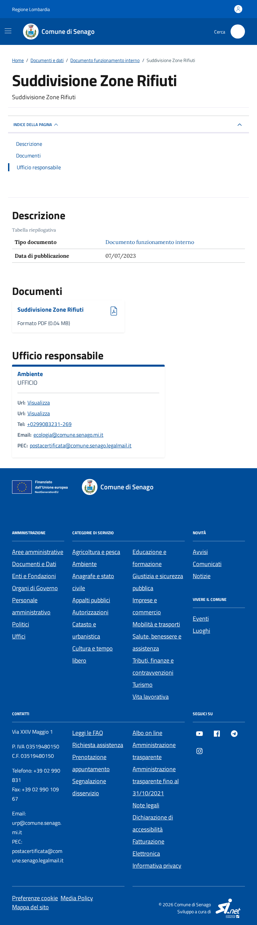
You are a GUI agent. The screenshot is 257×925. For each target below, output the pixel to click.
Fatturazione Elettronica (148, 847)
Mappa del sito (30, 907)
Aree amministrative (37, 551)
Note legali (146, 805)
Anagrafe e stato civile (93, 582)
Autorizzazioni (90, 612)
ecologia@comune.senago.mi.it (68, 435)
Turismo (143, 684)
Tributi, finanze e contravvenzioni (153, 666)
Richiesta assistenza (97, 744)
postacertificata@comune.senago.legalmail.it (81, 445)
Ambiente (30, 374)
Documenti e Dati (34, 563)
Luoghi (201, 630)
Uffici (18, 636)
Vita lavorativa (151, 696)
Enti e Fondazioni (34, 575)
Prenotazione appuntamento (91, 763)
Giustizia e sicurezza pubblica (158, 582)
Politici (20, 624)
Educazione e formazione (149, 557)
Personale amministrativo (31, 606)
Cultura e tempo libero (92, 654)
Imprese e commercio (147, 606)
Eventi (201, 618)
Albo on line (147, 732)
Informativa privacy (157, 865)
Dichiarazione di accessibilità (153, 823)
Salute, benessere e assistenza (157, 642)
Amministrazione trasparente (154, 750)
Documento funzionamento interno (149, 242)
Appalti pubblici (91, 600)
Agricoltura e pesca (96, 551)
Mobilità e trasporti (156, 624)
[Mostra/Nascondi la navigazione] (8, 31)
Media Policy (77, 898)
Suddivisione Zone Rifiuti (50, 310)
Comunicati (207, 563)
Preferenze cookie (35, 898)
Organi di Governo (35, 588)
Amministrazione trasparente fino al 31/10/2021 (156, 781)
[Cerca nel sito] (238, 31)
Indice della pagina (32, 124)
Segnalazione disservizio (89, 787)
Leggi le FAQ (87, 732)
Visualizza (38, 402)
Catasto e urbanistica (86, 630)
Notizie (201, 575)
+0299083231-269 (49, 424)
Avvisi (200, 551)
